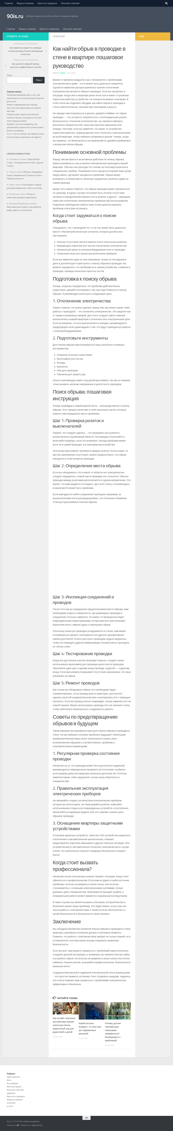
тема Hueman (37, 1125)
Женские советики (70, 3)
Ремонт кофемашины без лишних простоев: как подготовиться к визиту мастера (24, 107)
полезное (59, 36)
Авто (9, 1080)
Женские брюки (14, 1086)
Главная (9, 3)
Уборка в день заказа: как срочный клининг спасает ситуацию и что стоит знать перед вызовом (24, 117)
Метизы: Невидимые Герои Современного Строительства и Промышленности (25, 175)
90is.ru (15, 16)
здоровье (11, 1093)
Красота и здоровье (47, 3)
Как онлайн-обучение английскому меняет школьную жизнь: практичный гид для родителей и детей (64, 1025)
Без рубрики (12, 1083)
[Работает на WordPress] (18, 1125)
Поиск (9, 75)
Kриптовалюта (13, 1077)
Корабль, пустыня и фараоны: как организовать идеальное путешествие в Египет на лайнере (25, 127)
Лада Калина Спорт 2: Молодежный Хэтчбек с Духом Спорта (25, 162)
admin (62, 73)
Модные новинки (25, 3)
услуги (10, 1106)
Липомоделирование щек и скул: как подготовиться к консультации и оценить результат (25, 98)
